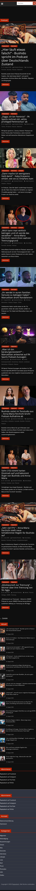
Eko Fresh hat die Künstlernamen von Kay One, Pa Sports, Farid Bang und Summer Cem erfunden (19, 702)
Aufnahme (11, 421)
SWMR (8, 595)
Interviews (14, 46)
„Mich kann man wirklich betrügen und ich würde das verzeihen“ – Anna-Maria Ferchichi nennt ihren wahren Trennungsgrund (16, 235)
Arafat (25, 359)
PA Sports (8, 126)
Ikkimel (28, 124)
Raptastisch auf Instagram (8, 777)
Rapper (15, 302)
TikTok (19, 302)
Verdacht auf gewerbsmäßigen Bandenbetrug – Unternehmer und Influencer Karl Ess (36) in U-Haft (19, 666)
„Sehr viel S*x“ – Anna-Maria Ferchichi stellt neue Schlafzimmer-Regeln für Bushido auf (17, 531)
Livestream (27, 362)
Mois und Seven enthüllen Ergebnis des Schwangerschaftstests (16, 748)
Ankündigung (4, 838)
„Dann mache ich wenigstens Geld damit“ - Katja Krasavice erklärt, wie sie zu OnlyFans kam (17, 176)
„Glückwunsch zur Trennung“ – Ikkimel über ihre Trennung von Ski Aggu (17, 587)
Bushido (9, 69)
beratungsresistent (6, 362)
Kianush (21, 362)
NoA (1, 863)
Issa (13, 483)
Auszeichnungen (5, 841)
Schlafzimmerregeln (22, 540)
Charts (2, 844)
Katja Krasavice (30, 181)
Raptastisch (5, 46)
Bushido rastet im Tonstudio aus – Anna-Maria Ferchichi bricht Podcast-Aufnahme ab (17, 414)
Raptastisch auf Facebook (8, 774)
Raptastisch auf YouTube (7, 780)
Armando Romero (18, 67)
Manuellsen (4, 302)
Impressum (3, 824)
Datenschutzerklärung (6, 821)
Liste (1, 860)
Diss (1, 848)
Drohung (28, 300)
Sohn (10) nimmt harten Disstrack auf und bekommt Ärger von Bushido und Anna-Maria (16, 474)
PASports (10, 364)
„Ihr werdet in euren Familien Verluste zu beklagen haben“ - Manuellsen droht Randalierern (16, 295)
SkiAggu (3, 595)
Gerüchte (3, 851)
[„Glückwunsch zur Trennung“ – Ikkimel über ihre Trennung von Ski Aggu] (18, 561)
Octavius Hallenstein (18, 419)
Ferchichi (27, 421)
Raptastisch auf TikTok (7, 782)
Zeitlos (2, 875)
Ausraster (16, 421)
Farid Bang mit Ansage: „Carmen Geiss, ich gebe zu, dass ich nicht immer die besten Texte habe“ (20, 730)
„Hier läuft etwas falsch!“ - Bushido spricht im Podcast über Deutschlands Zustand (15, 56)
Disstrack (9, 483)
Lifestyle (21, 170)
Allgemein (14, 346)
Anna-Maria (4, 421)
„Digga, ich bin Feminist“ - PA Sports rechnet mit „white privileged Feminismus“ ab (15, 119)
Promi (2, 866)
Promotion (3, 869)
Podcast (14, 69)
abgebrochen (29, 419)
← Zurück (3, 618)
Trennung (13, 595)
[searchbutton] (34, 3)
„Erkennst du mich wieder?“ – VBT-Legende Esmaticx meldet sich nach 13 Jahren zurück (20, 648)
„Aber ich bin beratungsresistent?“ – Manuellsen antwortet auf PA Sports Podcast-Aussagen (15, 353)
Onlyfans (3, 183)
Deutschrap (15, 362)
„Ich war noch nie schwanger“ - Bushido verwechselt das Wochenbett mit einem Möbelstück (21, 684)
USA (1, 872)
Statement (19, 69)
